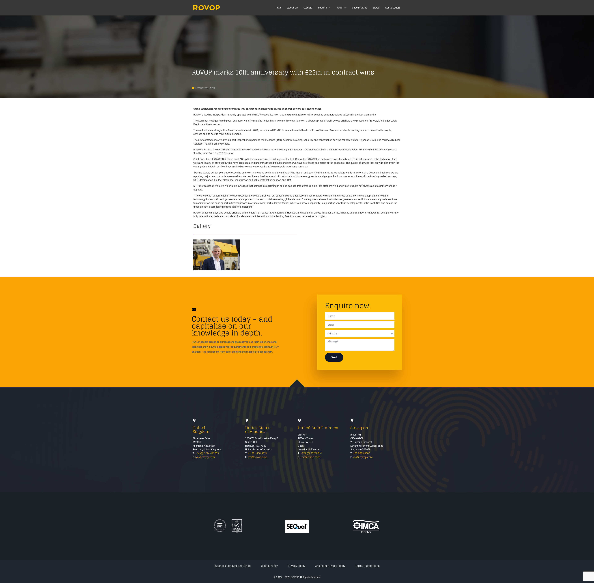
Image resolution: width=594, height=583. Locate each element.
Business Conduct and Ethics (232, 566)
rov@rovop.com (205, 457)
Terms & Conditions (367, 566)
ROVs (339, 8)
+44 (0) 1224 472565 (207, 453)
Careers (307, 8)
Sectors (322, 8)
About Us (292, 8)
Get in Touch (392, 8)
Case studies (359, 8)
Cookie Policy (269, 566)
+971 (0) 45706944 (311, 453)
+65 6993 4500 (361, 453)
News (376, 8)
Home (278, 8)
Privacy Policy (296, 566)
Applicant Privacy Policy (330, 566)
